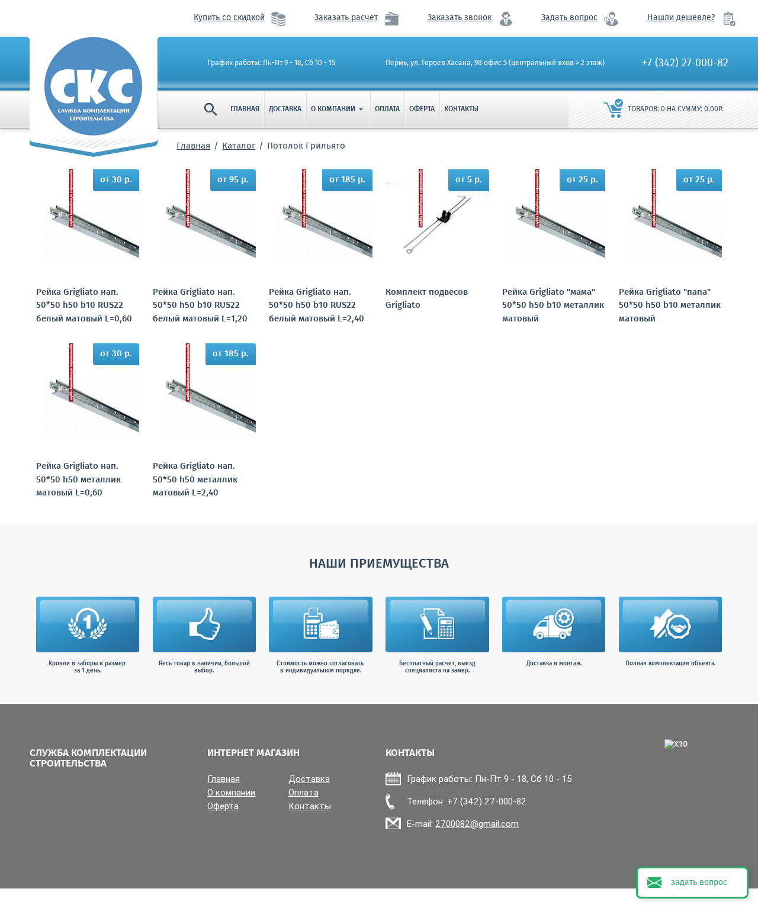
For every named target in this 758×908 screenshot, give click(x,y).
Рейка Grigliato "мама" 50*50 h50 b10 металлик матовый (553, 306)
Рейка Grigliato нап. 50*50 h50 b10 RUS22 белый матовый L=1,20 (200, 306)
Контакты (461, 109)
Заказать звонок (460, 18)
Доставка (285, 109)
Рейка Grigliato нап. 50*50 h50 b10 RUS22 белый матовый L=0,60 (84, 306)
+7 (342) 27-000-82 (685, 63)
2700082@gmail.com (477, 823)
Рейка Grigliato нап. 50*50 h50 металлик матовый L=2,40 (195, 480)
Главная (244, 109)
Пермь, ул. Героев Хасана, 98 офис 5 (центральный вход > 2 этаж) (495, 63)
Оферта (422, 109)
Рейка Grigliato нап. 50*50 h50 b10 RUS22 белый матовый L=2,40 (316, 306)
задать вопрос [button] (699, 882)
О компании (338, 109)
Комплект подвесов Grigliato (427, 299)
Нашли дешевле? (681, 18)
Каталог (238, 146)
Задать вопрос (569, 18)
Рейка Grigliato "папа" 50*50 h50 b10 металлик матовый (670, 306)
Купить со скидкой (229, 18)
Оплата (387, 109)
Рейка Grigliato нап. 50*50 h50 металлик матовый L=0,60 (78, 480)
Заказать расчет (346, 18)
